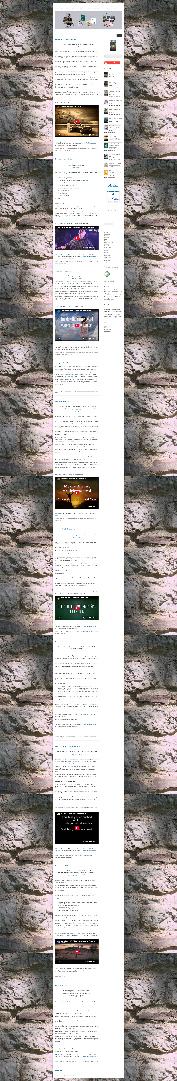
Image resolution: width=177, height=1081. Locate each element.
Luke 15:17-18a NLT (76, 754)
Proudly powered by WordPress (68, 1075)
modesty (90, 736)
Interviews (106, 249)
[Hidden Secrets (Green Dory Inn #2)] (106, 156)
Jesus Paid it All (70, 933)
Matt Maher (59, 474)
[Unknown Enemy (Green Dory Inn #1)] (106, 111)
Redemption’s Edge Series (78, 8)
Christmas (84, 352)
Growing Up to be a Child (78, 714)
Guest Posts (106, 244)
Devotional (67, 148)
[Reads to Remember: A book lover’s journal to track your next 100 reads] (106, 165)
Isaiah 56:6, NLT (76, 996)
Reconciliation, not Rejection (65, 40)
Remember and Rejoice (63, 159)
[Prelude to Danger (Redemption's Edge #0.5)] (106, 138)
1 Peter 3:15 (91, 895)
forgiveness (82, 148)
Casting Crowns (59, 306)
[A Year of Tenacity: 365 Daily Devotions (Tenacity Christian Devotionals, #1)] (106, 127)
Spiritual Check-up (61, 642)
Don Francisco (79, 374)
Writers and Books (108, 260)
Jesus (86, 148)
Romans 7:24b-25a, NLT (76, 278)
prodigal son (57, 857)
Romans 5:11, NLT (77, 167)
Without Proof (107, 259)
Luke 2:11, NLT (76, 537)
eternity (81, 518)
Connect (113, 8)
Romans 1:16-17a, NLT (73, 875)
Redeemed (69, 223)
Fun (105, 240)
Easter (92, 352)
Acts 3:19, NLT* (77, 46)
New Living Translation (61, 142)
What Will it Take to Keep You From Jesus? (84, 101)
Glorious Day (71, 306)
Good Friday (85, 391)
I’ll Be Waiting (67, 807)
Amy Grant (57, 807)
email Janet (113, 299)
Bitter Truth (106, 232)
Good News (85, 975)
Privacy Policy (57, 1075)
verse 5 (77, 905)
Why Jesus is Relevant (63, 401)
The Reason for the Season (64, 272)
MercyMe (59, 1048)
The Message (59, 513)
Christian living (83, 855)
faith (81, 736)
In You (66, 1048)
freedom (96, 352)
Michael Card (61, 101)
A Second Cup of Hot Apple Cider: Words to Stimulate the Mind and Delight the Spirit (115, 172)
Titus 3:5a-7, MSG (76, 411)
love (87, 736)
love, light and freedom (78, 791)
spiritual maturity (64, 737)
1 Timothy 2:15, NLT (73, 650)
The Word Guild (116, 316)
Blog (62, 8)
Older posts (58, 1070)
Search (105, 33)
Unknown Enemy (107, 257)
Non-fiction (105, 8)
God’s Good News (61, 866)
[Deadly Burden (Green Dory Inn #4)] (106, 102)
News (56, 8)
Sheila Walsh (89, 714)
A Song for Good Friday (63, 363)
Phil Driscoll (61, 933)
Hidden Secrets (107, 247)
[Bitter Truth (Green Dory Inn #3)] (106, 120)
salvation (59, 150)
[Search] (119, 35)
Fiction (105, 239)
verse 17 (68, 912)
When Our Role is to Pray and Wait (67, 746)
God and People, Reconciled (65, 529)
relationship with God (91, 261)
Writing (105, 262)
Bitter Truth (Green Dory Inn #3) (115, 118)
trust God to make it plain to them (75, 761)
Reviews (67, 8)
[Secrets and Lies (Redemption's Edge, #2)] (106, 84)
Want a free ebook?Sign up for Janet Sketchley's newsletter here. (113, 56)
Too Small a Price (70, 374)
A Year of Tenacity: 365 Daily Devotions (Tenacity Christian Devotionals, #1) (115, 127)
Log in (105, 326)
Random (106, 252)
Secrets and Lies (107, 255)
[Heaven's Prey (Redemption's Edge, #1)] (106, 75)
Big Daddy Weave (59, 223)
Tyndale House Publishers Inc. (90, 143)
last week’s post (84, 180)
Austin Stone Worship (79, 592)
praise (85, 1061)
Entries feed (106, 327)
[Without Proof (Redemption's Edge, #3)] (106, 93)
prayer (95, 855)
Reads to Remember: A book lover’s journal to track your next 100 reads (115, 165)
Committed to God (61, 985)
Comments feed (107, 329)
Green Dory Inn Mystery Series (93, 8)
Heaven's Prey (107, 245)
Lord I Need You (70, 474)
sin (62, 150)
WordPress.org (107, 331)
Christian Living (68, 391)
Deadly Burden (107, 235)
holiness (84, 736)
